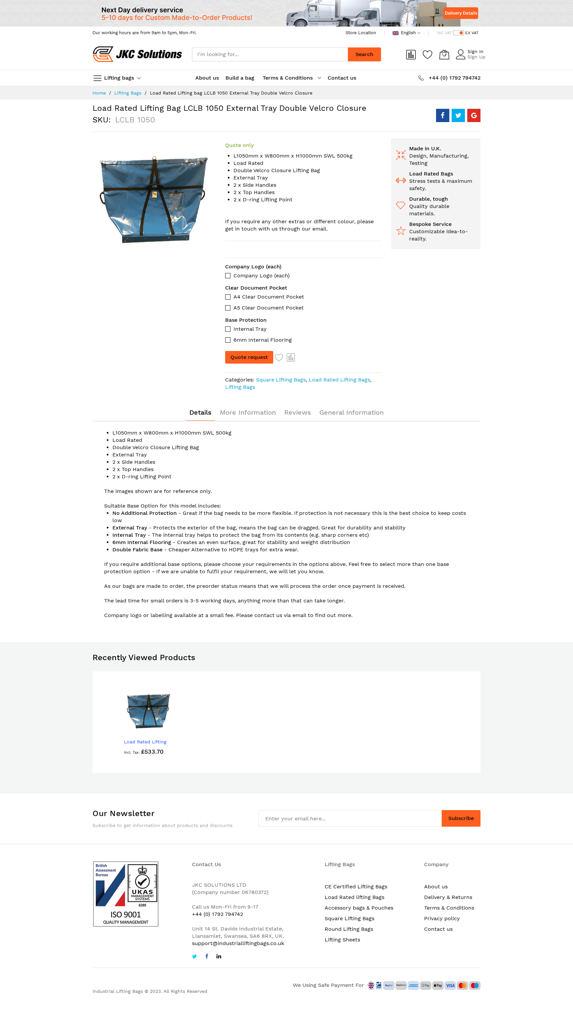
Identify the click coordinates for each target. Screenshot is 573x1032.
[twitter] (194, 957)
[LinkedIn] (219, 957)
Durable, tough (428, 199)
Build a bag (240, 78)
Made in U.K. (425, 148)
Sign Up (476, 56)
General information (351, 412)
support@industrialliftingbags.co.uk (238, 943)
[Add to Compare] (291, 357)
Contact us (342, 78)
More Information (248, 412)
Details (200, 412)
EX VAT (471, 33)
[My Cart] (444, 54)
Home (99, 93)
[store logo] (137, 54)
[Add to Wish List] (279, 357)
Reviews (297, 412)
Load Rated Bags (431, 174)
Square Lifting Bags (281, 380)
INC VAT (444, 33)
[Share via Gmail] (473, 115)
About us (207, 78)
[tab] (200, 412)
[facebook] (206, 957)
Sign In (475, 51)
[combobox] (270, 54)
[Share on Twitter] (458, 115)
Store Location (361, 32)
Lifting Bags (127, 93)
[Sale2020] (286, 13)
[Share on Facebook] (442, 115)
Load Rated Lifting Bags (339, 380)
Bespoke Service (430, 224)
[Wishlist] (428, 54)
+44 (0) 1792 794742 (217, 914)
